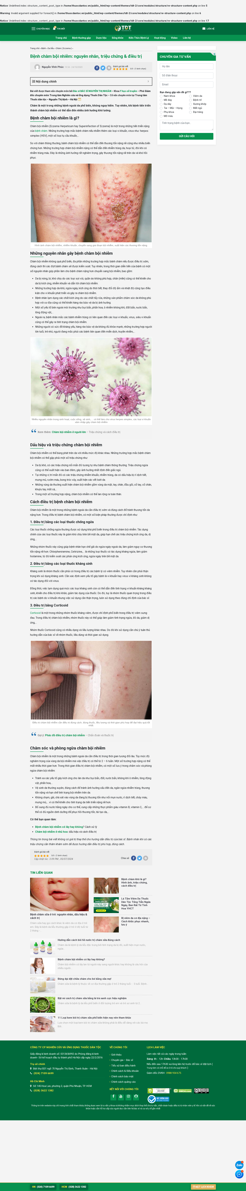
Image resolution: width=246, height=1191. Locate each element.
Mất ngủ (197, 108)
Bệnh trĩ (197, 99)
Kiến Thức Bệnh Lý (139, 38)
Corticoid (35, 613)
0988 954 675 (173, 1072)
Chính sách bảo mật (122, 1076)
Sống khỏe (117, 38)
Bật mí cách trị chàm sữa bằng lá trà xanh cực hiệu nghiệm (92, 998)
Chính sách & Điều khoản (125, 1070)
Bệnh (43, 48)
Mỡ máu (168, 116)
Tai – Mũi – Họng (173, 108)
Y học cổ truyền (128, 91)
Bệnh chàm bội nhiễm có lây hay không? (81, 959)
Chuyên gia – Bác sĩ (122, 1060)
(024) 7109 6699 (44, 1073)
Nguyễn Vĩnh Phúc (53, 66)
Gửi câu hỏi (186, 136)
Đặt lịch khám (205, 1186)
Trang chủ (61, 38)
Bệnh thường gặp (81, 38)
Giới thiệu (116, 1054)
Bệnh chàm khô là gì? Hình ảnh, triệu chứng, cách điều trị (134, 882)
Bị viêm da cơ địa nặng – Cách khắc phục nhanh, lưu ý (135, 921)
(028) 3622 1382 (44, 1090)
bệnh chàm (41, 130)
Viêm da (197, 95)
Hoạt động (160, 38)
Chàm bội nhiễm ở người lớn (69, 432)
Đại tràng (198, 112)
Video (174, 38)
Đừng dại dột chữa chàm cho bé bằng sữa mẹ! (84, 978)
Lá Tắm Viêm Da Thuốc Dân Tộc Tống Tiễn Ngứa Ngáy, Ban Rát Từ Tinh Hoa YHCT (135, 903)
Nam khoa (169, 95)
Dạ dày (167, 103)
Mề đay (168, 99)
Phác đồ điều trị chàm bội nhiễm (65, 735)
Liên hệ (187, 38)
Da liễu (51, 48)
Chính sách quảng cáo (123, 1081)
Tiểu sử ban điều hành (123, 1065)
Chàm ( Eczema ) (64, 48)
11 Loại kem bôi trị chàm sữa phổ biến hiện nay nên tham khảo (94, 1017)
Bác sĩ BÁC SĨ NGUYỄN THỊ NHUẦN (92, 91)
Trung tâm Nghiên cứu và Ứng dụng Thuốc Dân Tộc (123, 27)
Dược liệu (101, 38)
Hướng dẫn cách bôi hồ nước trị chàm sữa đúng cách (89, 940)
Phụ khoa (169, 112)
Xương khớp (199, 103)
